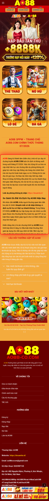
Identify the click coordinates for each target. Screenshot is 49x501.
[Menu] (3, 3)
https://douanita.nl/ (35, 193)
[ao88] (24, 2)
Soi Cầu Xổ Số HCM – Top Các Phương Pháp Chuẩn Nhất (24, 325)
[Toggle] (4, 266)
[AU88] (24, 489)
